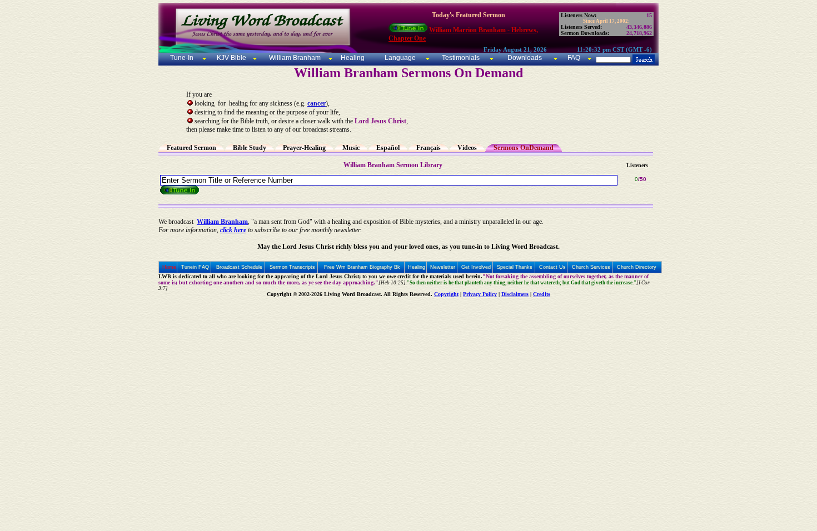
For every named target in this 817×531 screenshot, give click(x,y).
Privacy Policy (480, 294)
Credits (541, 294)
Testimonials (461, 58)
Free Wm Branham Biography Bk (362, 267)
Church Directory (636, 267)
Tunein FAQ (195, 267)
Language (399, 58)
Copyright (446, 294)
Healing (352, 58)
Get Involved (476, 267)
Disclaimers (515, 294)
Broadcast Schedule (239, 267)
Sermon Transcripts (292, 267)
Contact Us (552, 267)
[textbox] (388, 180)
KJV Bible (230, 58)
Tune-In (181, 58)
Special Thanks (514, 267)
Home (169, 267)
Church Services (591, 267)
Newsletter (442, 267)
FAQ (573, 58)
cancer (316, 103)
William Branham (294, 58)
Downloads (524, 58)
